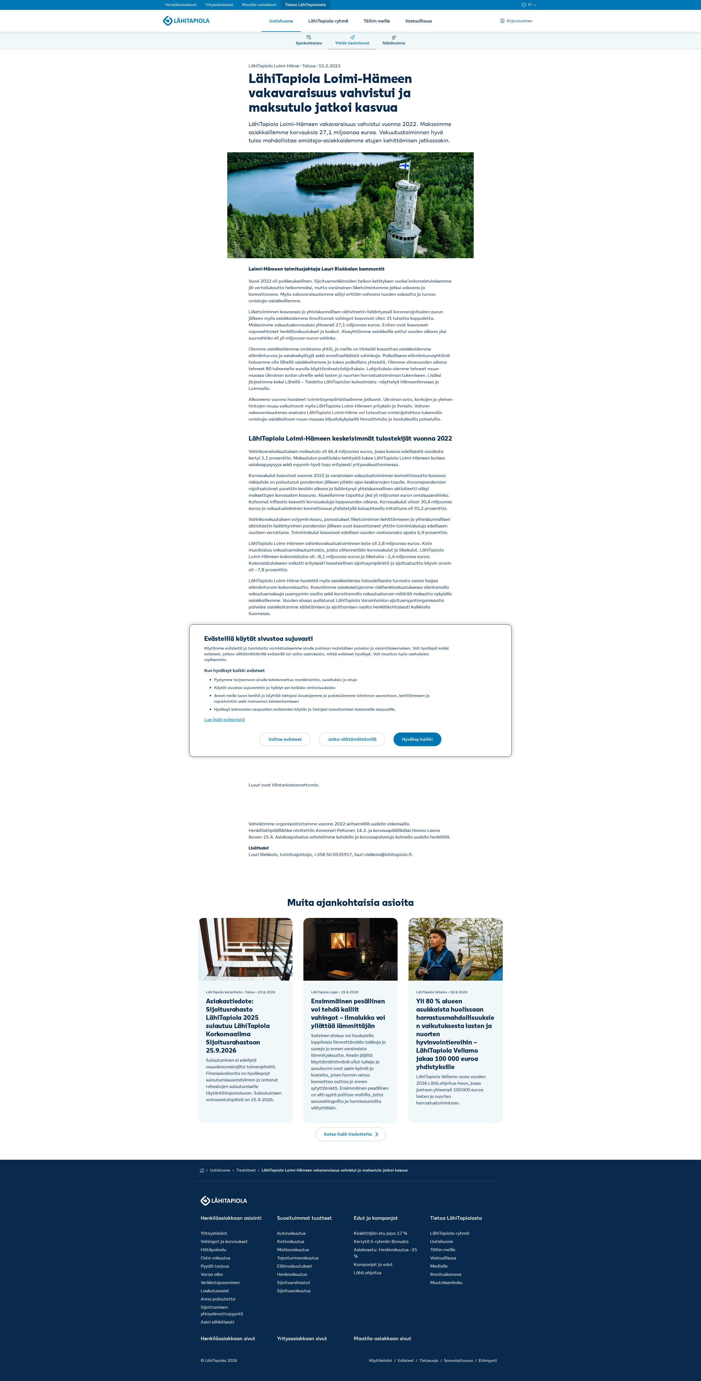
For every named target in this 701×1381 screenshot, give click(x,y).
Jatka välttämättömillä (352, 739)
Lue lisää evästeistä (224, 719)
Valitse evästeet (285, 739)
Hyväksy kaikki (417, 739)
